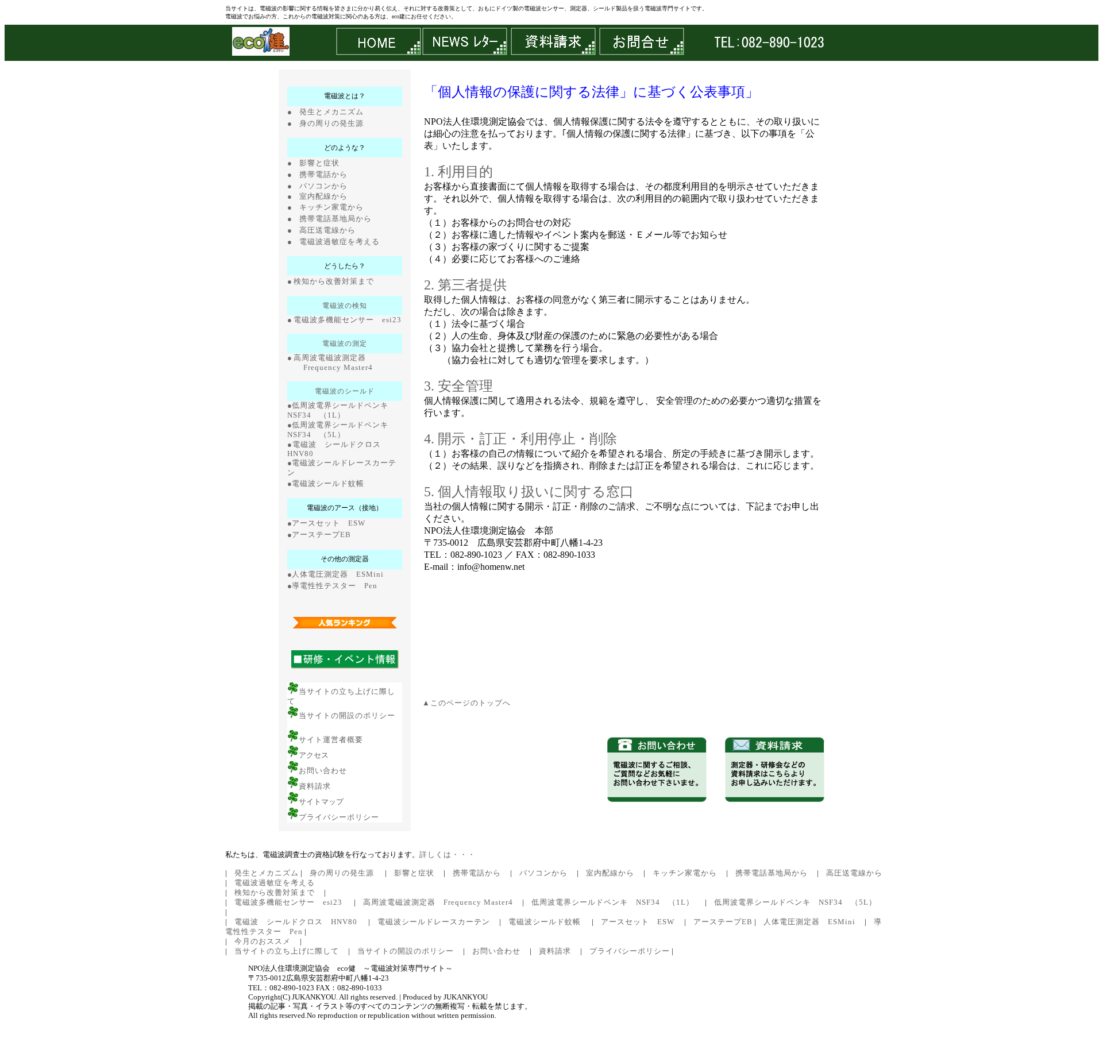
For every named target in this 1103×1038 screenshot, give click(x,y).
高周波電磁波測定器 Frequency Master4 (438, 902)
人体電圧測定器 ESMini (338, 574)
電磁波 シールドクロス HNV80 (295, 922)
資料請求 (315, 786)
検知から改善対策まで (334, 281)
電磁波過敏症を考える (339, 242)
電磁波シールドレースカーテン (433, 922)
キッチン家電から (331, 207)
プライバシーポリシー (339, 817)
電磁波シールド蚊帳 (328, 484)
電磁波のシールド (345, 391)
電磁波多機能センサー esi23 (348, 320)
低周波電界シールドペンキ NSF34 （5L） (795, 902)
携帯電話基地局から (335, 219)
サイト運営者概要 (331, 740)
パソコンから (323, 186)
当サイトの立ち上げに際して (286, 951)
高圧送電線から (327, 230)
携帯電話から (323, 175)
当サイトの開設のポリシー (347, 716)
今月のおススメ (262, 941)
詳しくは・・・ (447, 855)
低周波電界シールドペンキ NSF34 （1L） (612, 902)
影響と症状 (319, 163)
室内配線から (323, 196)
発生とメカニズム (331, 111)
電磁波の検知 (344, 305)
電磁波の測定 (344, 343)
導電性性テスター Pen (334, 586)
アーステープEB (321, 535)
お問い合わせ (323, 771)
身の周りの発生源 (331, 123)
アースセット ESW (328, 523)
